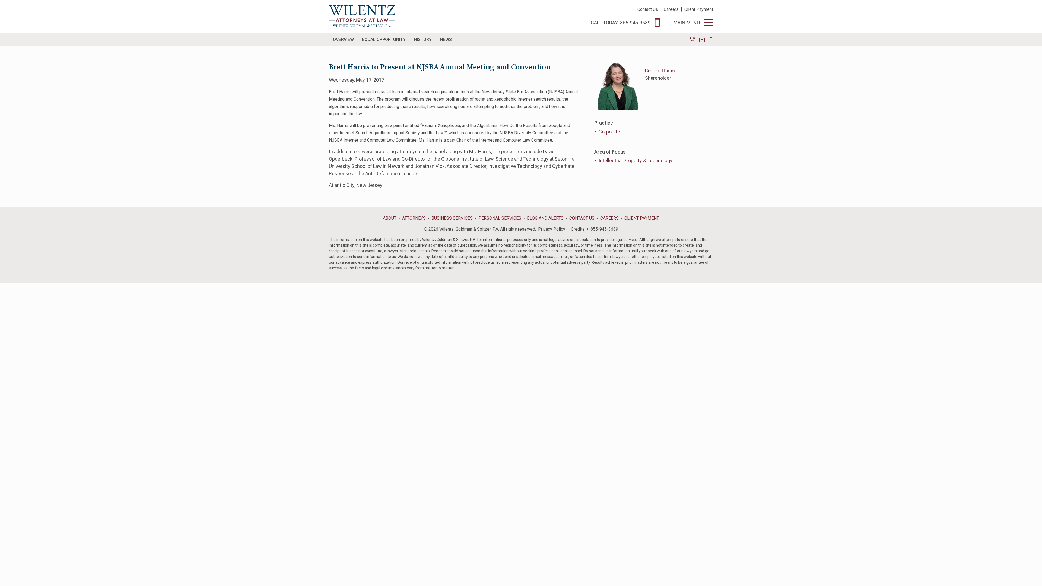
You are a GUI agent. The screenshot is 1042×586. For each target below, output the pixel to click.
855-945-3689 (604, 229)
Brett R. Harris (660, 71)
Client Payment (698, 9)
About (389, 218)
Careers (671, 9)
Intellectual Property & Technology (635, 160)
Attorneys (414, 218)
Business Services (452, 218)
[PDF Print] (692, 40)
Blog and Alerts (545, 218)
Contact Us (647, 9)
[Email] (702, 40)
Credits (578, 229)
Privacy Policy (551, 229)
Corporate (609, 132)
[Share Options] (711, 40)
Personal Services (499, 218)
